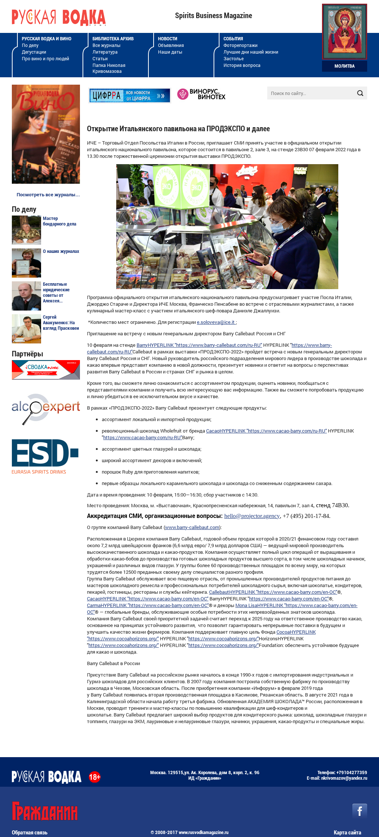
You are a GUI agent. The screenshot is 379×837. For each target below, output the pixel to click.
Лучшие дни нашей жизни (251, 52)
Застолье (234, 58)
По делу (30, 45)
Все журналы (106, 45)
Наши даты (170, 52)
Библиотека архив (113, 38)
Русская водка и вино (46, 38)
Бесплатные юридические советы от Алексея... (56, 292)
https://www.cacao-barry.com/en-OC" (297, 592)
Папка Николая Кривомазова (109, 68)
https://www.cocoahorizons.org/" (123, 638)
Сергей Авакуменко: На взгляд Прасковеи (61, 322)
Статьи (100, 58)
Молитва (345, 66)
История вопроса (242, 65)
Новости (167, 38)
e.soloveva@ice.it (216, 322)
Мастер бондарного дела (59, 221)
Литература (105, 52)
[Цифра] (129, 101)
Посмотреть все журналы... (48, 194)
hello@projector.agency (252, 516)
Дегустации (34, 52)
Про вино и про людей (45, 58)
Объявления (171, 45)
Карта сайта (347, 832)
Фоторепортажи (241, 45)
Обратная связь (29, 832)
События (233, 38)
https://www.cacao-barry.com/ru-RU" (287, 430)
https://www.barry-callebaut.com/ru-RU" (219, 345)
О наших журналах (61, 251)
